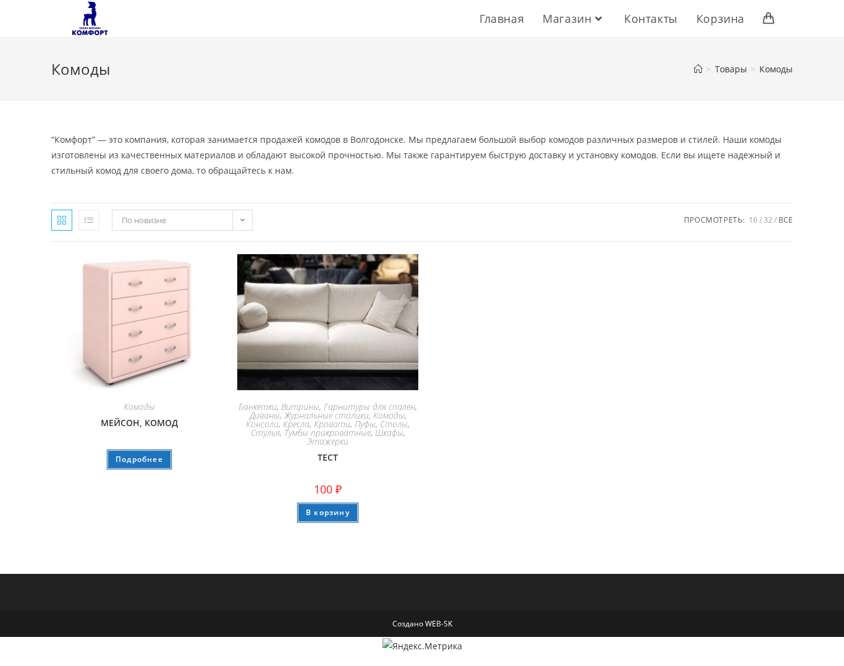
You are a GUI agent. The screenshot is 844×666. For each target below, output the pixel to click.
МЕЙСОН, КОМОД (139, 423)
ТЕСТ (328, 457)
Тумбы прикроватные (327, 432)
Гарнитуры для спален (369, 406)
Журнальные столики (326, 415)
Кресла (296, 424)
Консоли (262, 424)
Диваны (265, 415)
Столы (394, 424)
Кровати (332, 424)
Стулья (265, 432)
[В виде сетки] (61, 220)
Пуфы (365, 424)
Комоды (776, 69)
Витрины (300, 406)
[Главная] (698, 69)
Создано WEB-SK (422, 623)
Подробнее (139, 459)
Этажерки (327, 441)
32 (768, 220)
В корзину (328, 512)
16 (753, 220)
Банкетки (257, 406)
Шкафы (389, 432)
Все (786, 220)
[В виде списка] (88, 220)
